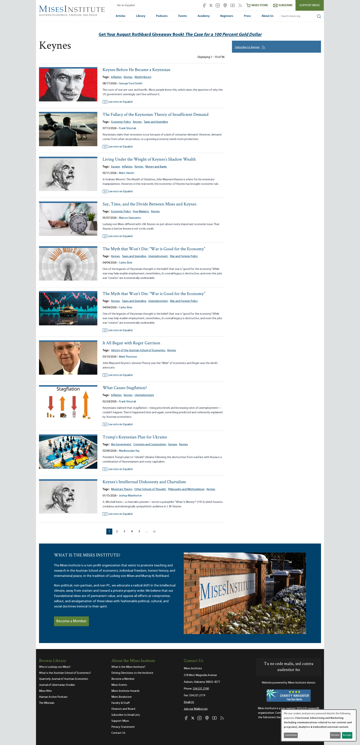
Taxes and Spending (156, 122)
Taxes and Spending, (134, 256)
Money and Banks (156, 166)
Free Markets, (141, 211)
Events (182, 16)
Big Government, (121, 444)
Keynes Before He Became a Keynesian (136, 70)
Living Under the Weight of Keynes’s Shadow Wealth (149, 159)
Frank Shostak (127, 128)
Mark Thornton (128, 356)
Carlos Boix (125, 262)
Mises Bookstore (121, 697)
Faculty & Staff (120, 703)
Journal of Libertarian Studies (57, 685)
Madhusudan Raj (129, 450)
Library (140, 16)
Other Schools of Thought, (150, 489)
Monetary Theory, (122, 489)
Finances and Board (123, 709)
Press (247, 16)
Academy (204, 16)
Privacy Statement (123, 727)
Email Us (189, 702)
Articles (120, 16)
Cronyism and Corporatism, (150, 444)
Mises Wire (45, 691)
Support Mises (309, 5)
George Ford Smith (130, 83)
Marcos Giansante (130, 217)
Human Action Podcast (53, 697)
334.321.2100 (201, 688)
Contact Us (118, 733)
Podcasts (162, 16)
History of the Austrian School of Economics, (138, 350)
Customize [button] (291, 735)
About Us (268, 16)
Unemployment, (158, 256)
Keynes (155, 211)
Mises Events (119, 685)
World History (143, 77)
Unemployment (144, 395)
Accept (347, 735)
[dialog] (318, 725)
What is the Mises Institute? (128, 667)
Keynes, (128, 77)
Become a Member (71, 621)
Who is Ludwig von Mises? (54, 667)
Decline (335, 735)
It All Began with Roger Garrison (131, 343)
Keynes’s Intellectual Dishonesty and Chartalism (144, 482)
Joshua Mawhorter (130, 495)
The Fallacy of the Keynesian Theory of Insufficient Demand (155, 115)
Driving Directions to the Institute (132, 673)
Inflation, (116, 77)
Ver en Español (126, 5)
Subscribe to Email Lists (125, 715)
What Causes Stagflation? (125, 388)
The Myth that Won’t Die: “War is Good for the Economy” (154, 249)
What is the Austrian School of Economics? (65, 673)
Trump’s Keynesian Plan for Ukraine (135, 437)
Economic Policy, (121, 122)
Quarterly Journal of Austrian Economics (63, 679)
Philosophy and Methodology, (186, 489)
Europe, (115, 166)
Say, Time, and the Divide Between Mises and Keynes (149, 204)
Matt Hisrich (126, 173)
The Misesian (46, 703)
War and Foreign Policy (184, 256)
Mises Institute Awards (125, 691)
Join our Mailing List (196, 709)
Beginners (226, 16)
